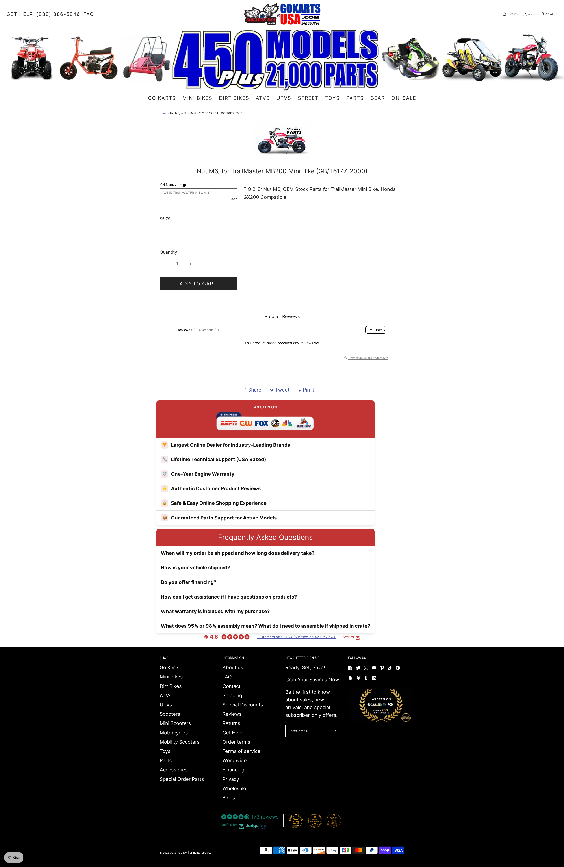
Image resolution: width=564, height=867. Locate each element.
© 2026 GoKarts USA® (173, 852)
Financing (233, 770)
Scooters (170, 714)
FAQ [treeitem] (88, 14)
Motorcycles (174, 733)
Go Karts (170, 667)
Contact (232, 686)
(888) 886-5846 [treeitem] (58, 14)
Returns (231, 723)
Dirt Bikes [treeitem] (234, 98)
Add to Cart (198, 284)
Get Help (232, 733)
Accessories (174, 770)
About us (233, 667)
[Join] (335, 731)
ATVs (165, 695)
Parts (166, 760)
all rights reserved (201, 852)
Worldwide (235, 760)
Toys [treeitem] (332, 98)
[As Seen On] (381, 705)
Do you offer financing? (188, 582)
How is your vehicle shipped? (195, 567)
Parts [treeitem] (355, 98)
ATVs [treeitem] (263, 98)
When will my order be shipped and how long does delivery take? (237, 553)
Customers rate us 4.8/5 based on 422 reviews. (296, 637)
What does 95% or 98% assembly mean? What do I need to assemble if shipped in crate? (265, 626)
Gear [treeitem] (377, 98)
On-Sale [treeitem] (403, 98)
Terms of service (241, 751)
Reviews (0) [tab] (186, 330)
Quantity (168, 252)
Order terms (236, 742)
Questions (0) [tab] (209, 330)
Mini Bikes (171, 677)
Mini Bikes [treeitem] (197, 98)
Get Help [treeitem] (20, 14)
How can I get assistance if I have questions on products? (229, 597)
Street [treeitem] (308, 98)
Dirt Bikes (171, 686)
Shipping (232, 695)
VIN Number (170, 184)
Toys (165, 751)
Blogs (229, 797)
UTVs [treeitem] (283, 98)
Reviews (232, 714)
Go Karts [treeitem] (162, 98)
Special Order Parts (182, 779)
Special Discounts (243, 705)
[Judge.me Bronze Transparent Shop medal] (315, 821)
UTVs (166, 705)
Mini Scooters (175, 723)
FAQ (227, 677)
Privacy (231, 779)
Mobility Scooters (180, 742)
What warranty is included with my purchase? (215, 611)
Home (163, 113)
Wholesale (234, 788)
